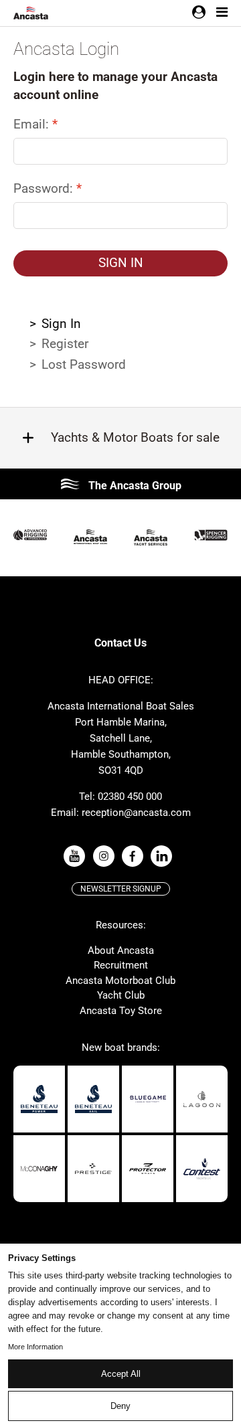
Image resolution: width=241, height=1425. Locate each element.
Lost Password (84, 364)
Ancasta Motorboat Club (120, 981)
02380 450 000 (130, 796)
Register (65, 343)
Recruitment (121, 965)
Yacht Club (121, 995)
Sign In (61, 323)
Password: (44, 188)
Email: (32, 124)
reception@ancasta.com (136, 813)
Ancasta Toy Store (121, 1011)
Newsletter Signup (120, 889)
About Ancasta (121, 950)
